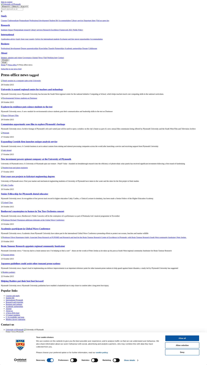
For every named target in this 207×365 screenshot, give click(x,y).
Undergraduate (13, 21)
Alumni (35, 58)
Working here (52, 58)
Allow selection (182, 345)
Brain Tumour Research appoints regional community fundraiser (33, 246)
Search (5, 6)
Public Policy (78, 30)
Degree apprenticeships (29, 48)
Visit (45, 58)
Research (5, 25)
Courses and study (13, 296)
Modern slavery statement (15, 319)
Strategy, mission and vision (11, 58)
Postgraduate (24, 21)
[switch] (73, 360)
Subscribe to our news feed (11, 69)
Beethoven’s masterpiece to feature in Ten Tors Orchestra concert (32, 211)
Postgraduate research (22, 30)
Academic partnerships (73, 48)
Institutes (4, 30)
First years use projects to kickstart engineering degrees (28, 176)
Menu (15, 6)
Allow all (182, 338)
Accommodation (64, 21)
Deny (182, 352)
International (7, 34)
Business (5, 44)
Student (5, 60)
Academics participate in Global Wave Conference (25, 228)
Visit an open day (102, 21)
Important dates (90, 21)
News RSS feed (12, 313)
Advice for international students (47, 39)
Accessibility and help (15, 317)
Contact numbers (13, 315)
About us (9, 311)
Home (3, 65)
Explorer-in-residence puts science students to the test (26, 107)
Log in (24, 6)
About (4, 53)
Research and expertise (14, 302)
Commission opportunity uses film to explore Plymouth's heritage (33, 124)
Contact (61, 58)
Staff (4, 62)
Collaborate (92, 48)
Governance (27, 58)
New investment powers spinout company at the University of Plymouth (36, 159)
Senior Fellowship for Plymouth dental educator (24, 194)
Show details (129, 360)
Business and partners (14, 304)
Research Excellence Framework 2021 (57, 30)
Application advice (8, 39)
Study (4, 16)
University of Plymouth (14, 330)
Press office (12, 65)
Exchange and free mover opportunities (75, 39)
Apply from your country (25, 39)
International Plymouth (14, 300)
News (40, 58)
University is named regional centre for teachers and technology (32, 89)
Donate (85, 48)
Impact (10, 30)
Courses (4, 21)
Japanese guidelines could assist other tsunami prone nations (30, 263)
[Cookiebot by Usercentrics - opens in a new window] (20, 360)
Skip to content (6, 2)
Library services (77, 21)
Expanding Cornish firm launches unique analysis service (29, 141)
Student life (53, 21)
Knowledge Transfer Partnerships (51, 48)
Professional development (39, 21)
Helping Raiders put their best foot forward (22, 281)
